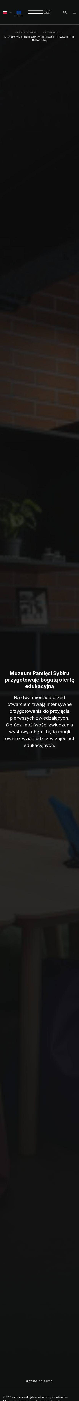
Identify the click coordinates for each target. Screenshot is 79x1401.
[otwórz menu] (74, 12)
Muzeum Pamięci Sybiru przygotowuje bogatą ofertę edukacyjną (39, 38)
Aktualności (51, 32)
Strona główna (25, 32)
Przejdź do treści (39, 1381)
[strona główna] (39, 12)
